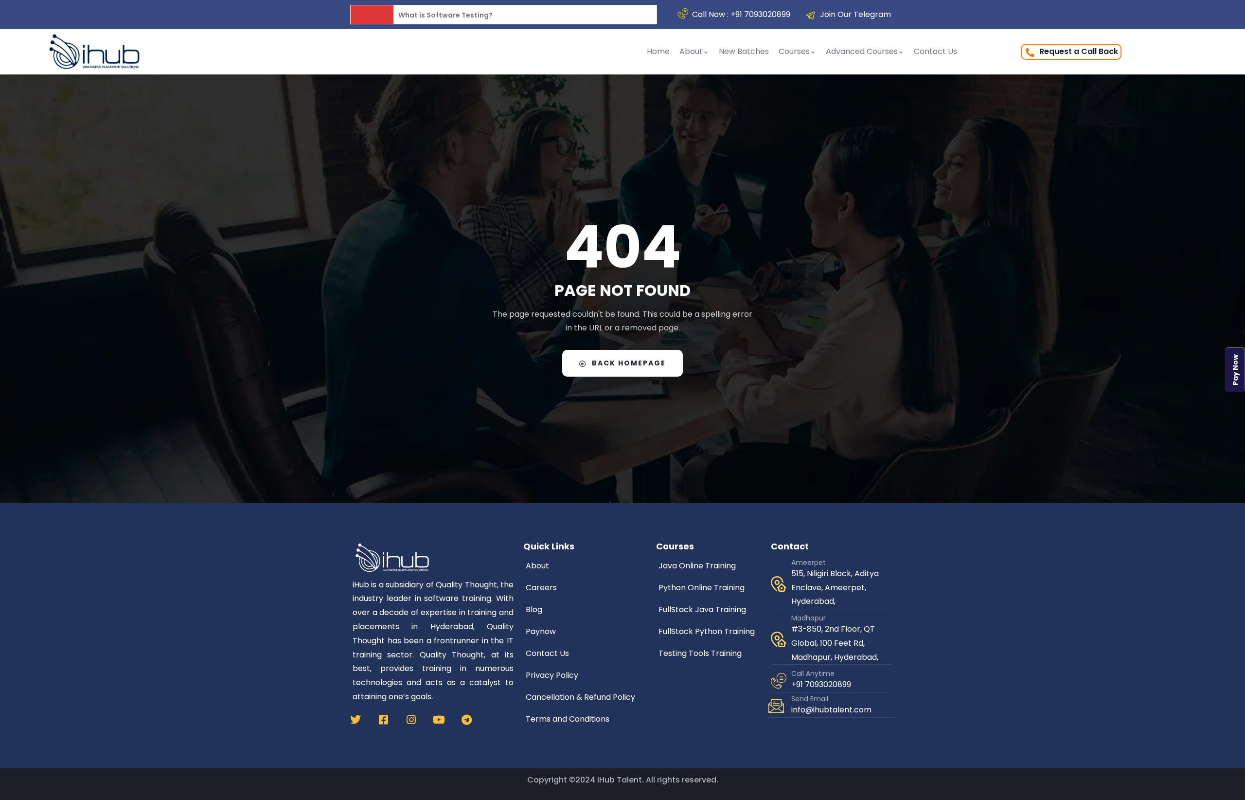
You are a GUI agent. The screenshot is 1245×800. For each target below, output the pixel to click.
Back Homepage (629, 363)
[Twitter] (355, 719)
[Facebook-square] (383, 719)
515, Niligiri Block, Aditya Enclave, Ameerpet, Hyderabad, (835, 587)
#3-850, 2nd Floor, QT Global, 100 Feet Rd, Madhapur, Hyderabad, (834, 643)
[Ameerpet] (778, 584)
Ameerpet (808, 562)
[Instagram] (411, 719)
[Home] (94, 52)
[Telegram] (466, 719)
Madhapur (808, 618)
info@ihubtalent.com (831, 709)
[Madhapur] (778, 639)
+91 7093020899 (821, 684)
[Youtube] (438, 719)
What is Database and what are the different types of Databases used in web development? (563, 15)
